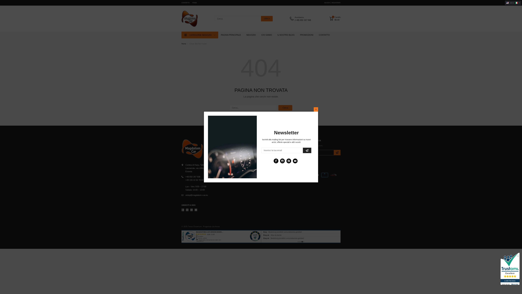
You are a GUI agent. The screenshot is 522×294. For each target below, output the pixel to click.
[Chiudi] (316, 109)
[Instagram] (282, 161)
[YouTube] (295, 161)
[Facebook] (276, 161)
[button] (513, 3)
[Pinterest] (288, 161)
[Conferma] (307, 150)
